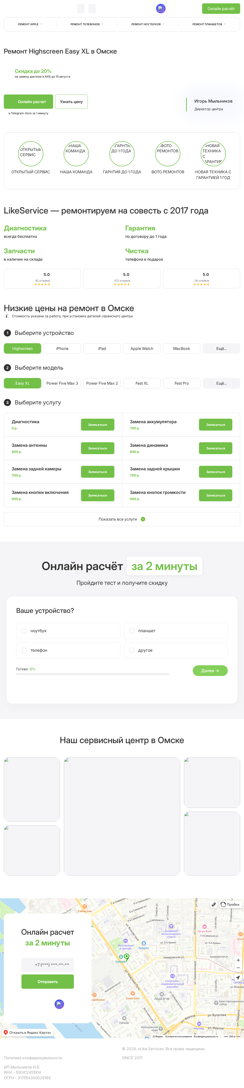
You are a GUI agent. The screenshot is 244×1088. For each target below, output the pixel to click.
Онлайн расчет (32, 101)
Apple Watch (142, 348)
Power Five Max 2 (102, 383)
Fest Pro (182, 383)
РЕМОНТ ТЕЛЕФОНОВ (85, 24)
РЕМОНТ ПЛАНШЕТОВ (207, 24)
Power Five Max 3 (62, 383)
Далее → (210, 670)
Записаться (97, 425)
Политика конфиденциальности (33, 1057)
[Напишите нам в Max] (59, 1004)
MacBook (181, 348)
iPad (102, 348)
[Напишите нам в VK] (137, 8)
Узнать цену (71, 101)
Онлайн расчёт (221, 8)
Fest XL (142, 383)
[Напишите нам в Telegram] (149, 8)
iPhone (62, 348)
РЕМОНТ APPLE (28, 24)
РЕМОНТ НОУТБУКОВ (146, 24)
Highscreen (22, 348)
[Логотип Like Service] (22, 8)
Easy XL (22, 383)
